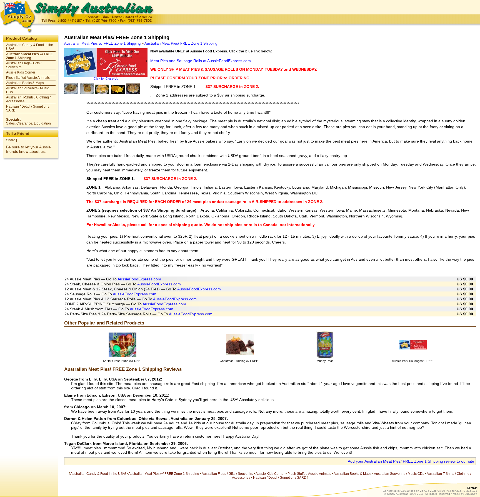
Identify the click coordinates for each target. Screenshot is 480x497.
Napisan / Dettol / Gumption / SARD (279, 478)
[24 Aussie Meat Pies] (71, 88)
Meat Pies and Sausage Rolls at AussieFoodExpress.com (200, 61)
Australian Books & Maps (25, 83)
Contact (472, 487)
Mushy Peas (325, 360)
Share (10, 140)
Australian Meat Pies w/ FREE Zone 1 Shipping (29, 56)
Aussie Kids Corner (20, 72)
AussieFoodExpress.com (139, 279)
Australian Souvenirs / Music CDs (399, 474)
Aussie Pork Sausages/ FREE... (413, 360)
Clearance (24, 123)
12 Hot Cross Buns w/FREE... (122, 360)
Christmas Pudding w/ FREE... (240, 360)
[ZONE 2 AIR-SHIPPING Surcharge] (118, 89)
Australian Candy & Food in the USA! (98, 474)
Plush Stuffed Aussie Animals (28, 78)
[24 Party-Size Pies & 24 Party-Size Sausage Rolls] (133, 88)
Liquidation (42, 123)
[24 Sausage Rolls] (102, 89)
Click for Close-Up (106, 78)
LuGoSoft (471, 493)
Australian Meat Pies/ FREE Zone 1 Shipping (180, 43)
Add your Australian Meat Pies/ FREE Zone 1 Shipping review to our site (411, 461)
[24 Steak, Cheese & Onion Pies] (87, 88)
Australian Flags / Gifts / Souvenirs (227, 474)
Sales (10, 123)
